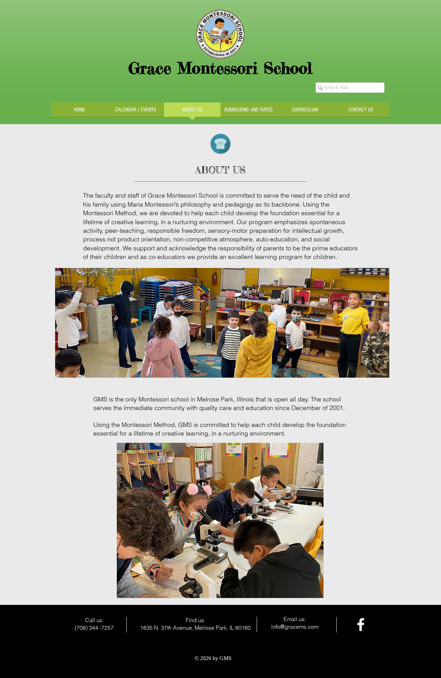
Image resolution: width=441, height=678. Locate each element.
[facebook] (360, 624)
